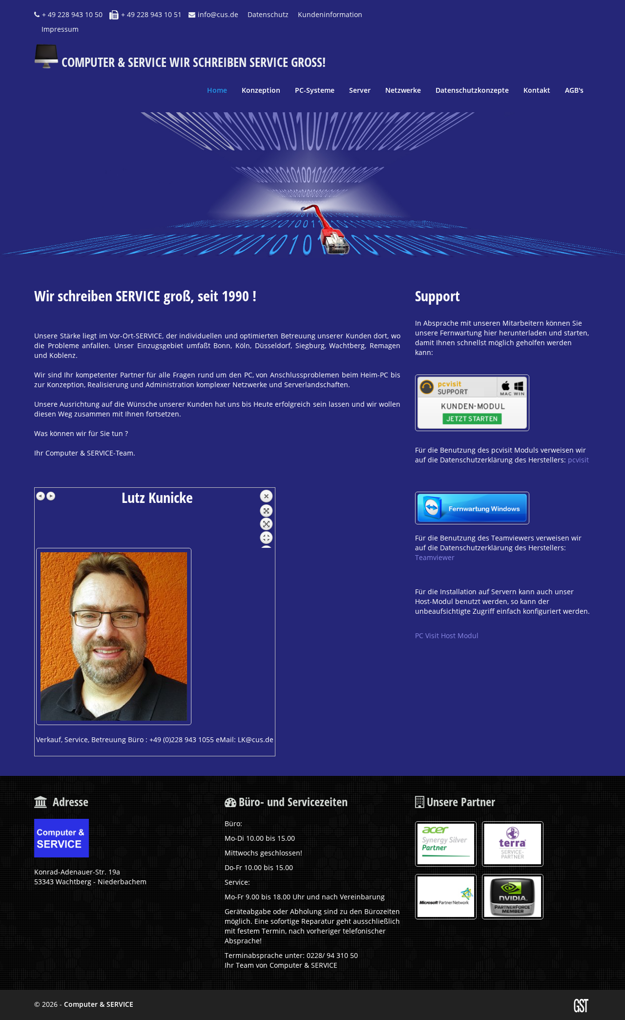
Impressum (60, 29)
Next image (51, 496)
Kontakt (536, 90)
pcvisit (578, 459)
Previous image (41, 496)
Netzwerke (403, 90)
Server (360, 90)
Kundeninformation (330, 14)
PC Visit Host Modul (447, 635)
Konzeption (261, 90)
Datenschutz (268, 14)
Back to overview (266, 518)
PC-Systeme (314, 90)
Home (217, 90)
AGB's (574, 90)
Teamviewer (435, 557)
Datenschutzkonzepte (472, 90)
